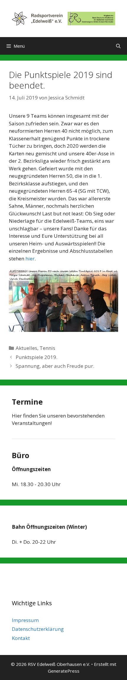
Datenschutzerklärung (38, 629)
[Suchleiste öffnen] (118, 46)
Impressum (25, 620)
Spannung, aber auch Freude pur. (55, 366)
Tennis (47, 348)
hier (30, 258)
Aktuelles (26, 348)
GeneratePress (63, 671)
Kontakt (21, 638)
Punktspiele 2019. (36, 357)
